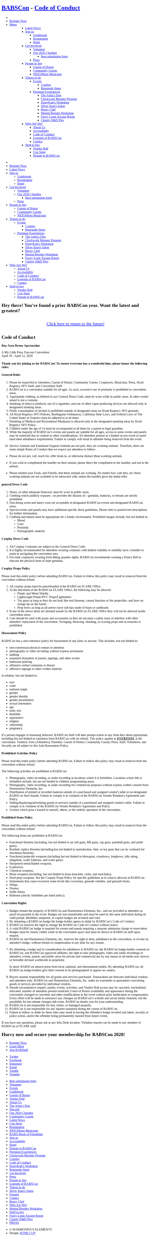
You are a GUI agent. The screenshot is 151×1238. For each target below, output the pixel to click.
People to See (33, 63)
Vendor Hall (40, 148)
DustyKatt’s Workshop (55, 102)
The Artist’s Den (51, 95)
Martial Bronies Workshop (57, 113)
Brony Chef (48, 109)
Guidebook (40, 35)
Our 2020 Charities (45, 53)
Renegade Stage (51, 88)
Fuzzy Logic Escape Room (58, 116)
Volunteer (39, 49)
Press (36, 60)
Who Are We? (34, 123)
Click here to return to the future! (75, 323)
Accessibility (41, 130)
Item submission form (54, 56)
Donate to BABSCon (46, 155)
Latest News (33, 28)
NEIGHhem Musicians (47, 74)
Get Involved (33, 45)
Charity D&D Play (52, 120)
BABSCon (15, 7)
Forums (14, 1194)
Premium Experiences (46, 92)
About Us (39, 127)
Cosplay (46, 84)
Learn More (16, 1046)
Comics (37, 141)
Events (37, 81)
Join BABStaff (18, 1050)
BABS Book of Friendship (26, 1134)
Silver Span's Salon (53, 106)
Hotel (36, 42)
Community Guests (45, 70)
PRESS (14, 1222)
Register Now (18, 21)
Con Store (39, 152)
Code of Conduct (57, 7)
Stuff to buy (32, 145)
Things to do (33, 77)
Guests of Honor (43, 67)
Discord (14, 1109)
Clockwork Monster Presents (59, 99)
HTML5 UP (27, 1233)
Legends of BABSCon (47, 138)
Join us (29, 31)
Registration (40, 38)
